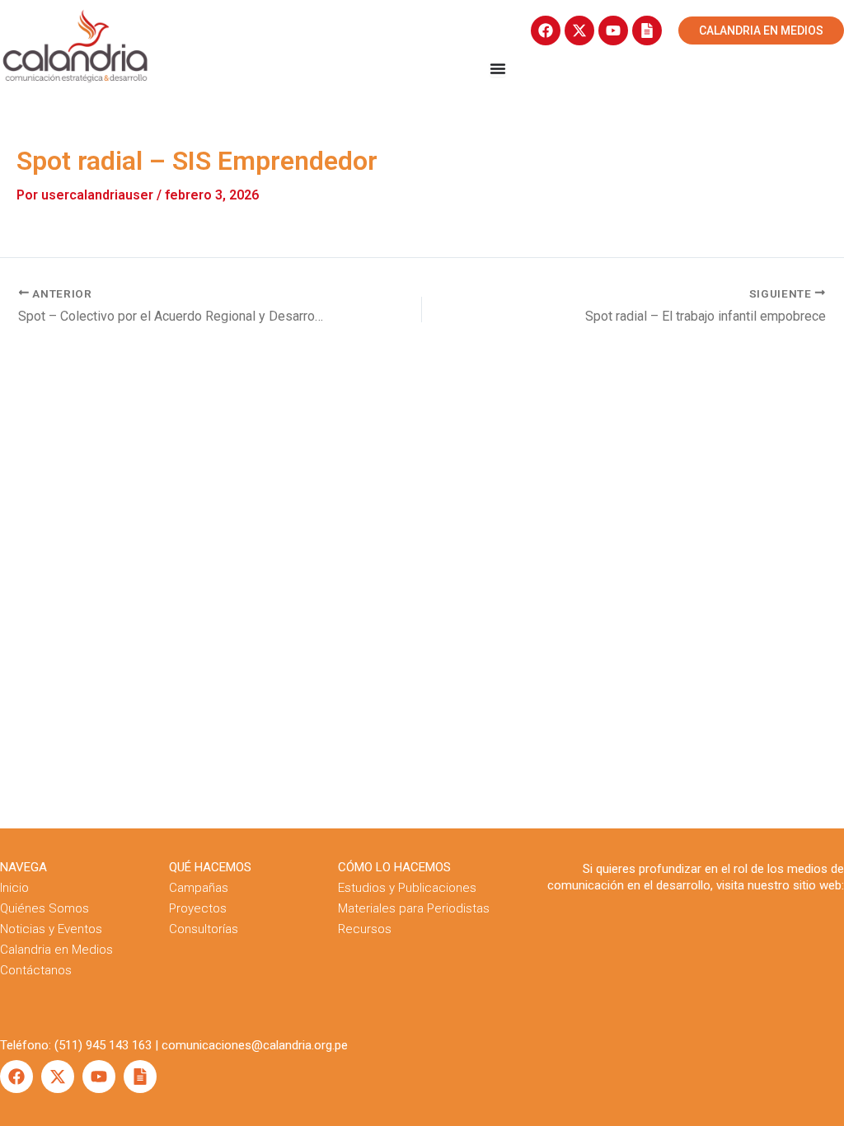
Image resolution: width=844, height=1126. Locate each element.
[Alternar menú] (498, 68)
